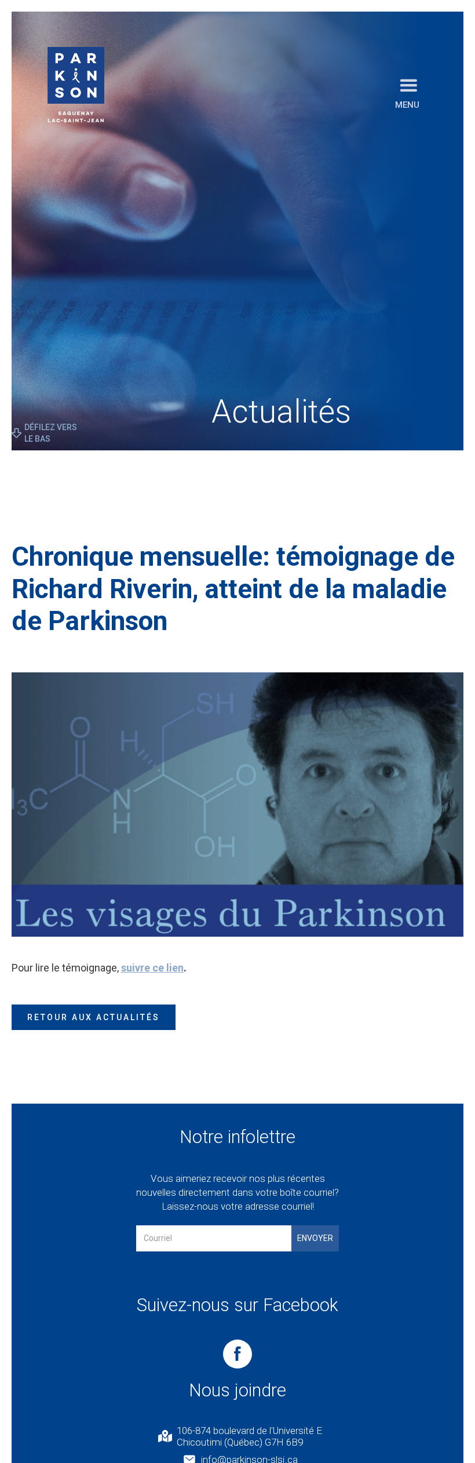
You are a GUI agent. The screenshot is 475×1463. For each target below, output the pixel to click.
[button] (408, 93)
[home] (76, 84)
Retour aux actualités (93, 1017)
